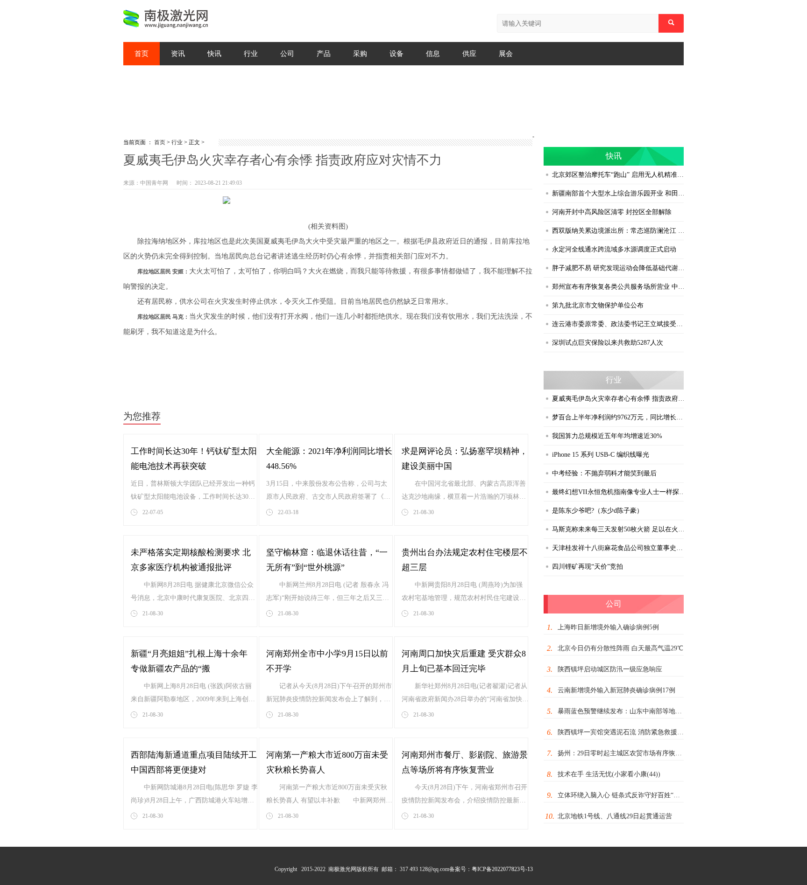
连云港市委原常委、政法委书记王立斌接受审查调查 (619, 324)
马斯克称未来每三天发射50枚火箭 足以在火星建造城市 (619, 529)
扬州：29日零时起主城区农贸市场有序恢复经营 (621, 753)
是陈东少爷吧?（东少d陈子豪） (597, 510)
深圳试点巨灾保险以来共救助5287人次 (607, 342)
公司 (287, 53)
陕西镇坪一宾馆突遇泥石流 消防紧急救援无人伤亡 (621, 732)
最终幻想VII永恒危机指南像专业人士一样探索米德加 (619, 491)
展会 (506, 53)
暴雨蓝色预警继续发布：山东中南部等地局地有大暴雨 (621, 711)
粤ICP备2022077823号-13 (502, 869)
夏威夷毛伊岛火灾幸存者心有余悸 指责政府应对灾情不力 (619, 398)
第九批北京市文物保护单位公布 (598, 305)
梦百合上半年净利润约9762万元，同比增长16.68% (619, 417)
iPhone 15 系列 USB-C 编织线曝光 (600, 454)
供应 (469, 53)
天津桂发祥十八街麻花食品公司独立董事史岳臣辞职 (619, 547)
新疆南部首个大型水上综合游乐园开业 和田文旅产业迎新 (619, 193)
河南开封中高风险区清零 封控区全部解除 (612, 212)
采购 (360, 53)
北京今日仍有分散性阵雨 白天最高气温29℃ (620, 648)
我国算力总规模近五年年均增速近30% (607, 435)
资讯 (178, 53)
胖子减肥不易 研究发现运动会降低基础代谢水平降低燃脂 (619, 268)
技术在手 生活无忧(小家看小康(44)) (609, 774)
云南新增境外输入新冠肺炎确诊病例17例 (616, 690)
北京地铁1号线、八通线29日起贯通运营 (615, 816)
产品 (324, 53)
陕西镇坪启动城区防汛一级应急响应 (610, 669)
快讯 (214, 53)
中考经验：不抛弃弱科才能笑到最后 (604, 473)
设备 (396, 53)
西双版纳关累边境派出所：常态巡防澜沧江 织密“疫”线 (619, 230)
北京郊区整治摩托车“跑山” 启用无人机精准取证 (619, 174)
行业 (251, 53)
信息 (433, 53)
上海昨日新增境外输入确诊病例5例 (608, 627)
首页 (141, 53)
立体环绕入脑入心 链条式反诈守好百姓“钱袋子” (621, 795)
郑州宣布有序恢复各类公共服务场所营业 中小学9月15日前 (619, 286)
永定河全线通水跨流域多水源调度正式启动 (614, 249)
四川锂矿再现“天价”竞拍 (587, 566)
